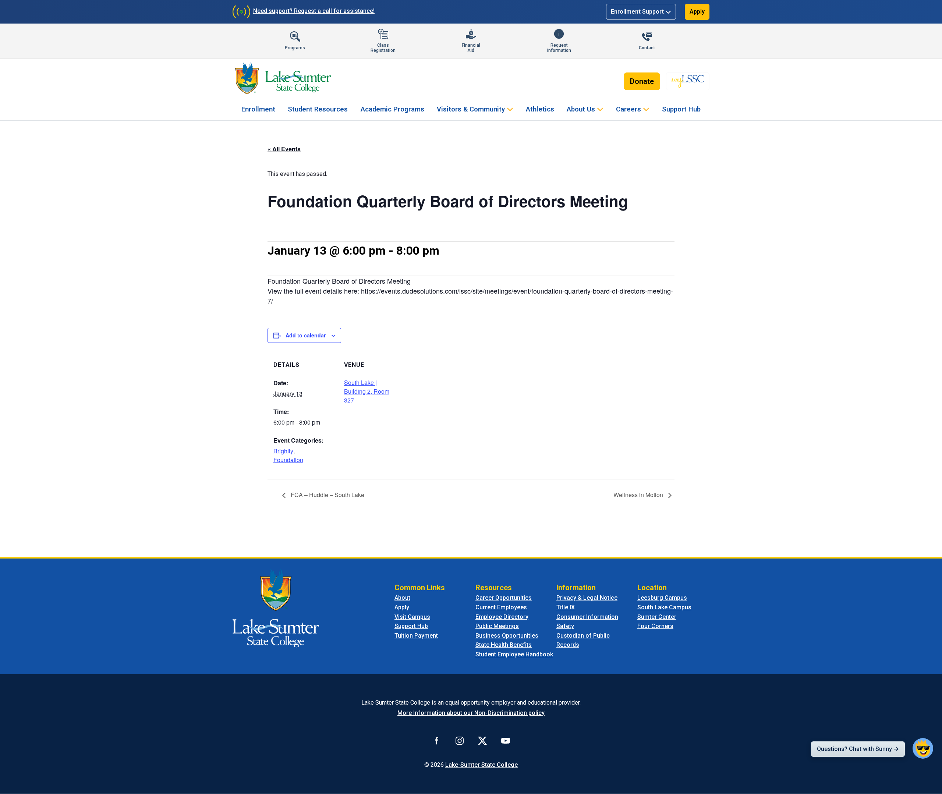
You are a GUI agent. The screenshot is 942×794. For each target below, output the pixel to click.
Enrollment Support (637, 11)
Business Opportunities (506, 635)
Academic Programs (392, 109)
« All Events (284, 149)
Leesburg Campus (662, 597)
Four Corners (655, 626)
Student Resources (318, 109)
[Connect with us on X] (482, 740)
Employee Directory (501, 616)
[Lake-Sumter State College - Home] (283, 78)
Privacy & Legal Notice (586, 597)
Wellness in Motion (639, 494)
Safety (565, 626)
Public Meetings (497, 626)
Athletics (540, 109)
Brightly (283, 451)
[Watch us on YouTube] (505, 740)
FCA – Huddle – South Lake (326, 494)
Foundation (288, 460)
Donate (642, 81)
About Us (581, 109)
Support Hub (681, 109)
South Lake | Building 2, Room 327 (366, 391)
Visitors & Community (471, 109)
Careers (628, 109)
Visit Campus (412, 616)
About (402, 597)
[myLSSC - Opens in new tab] (687, 81)
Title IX (565, 607)
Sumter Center (656, 616)
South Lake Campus (664, 607)
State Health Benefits (503, 644)
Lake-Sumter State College (481, 764)
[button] (923, 748)
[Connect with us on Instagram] (459, 740)
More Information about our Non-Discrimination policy (471, 712)
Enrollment (258, 109)
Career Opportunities (503, 597)
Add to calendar (306, 335)
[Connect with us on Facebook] (437, 740)
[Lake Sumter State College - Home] (276, 608)
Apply (697, 11)
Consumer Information (587, 616)
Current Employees (501, 607)
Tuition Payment (416, 635)
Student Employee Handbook (514, 654)
